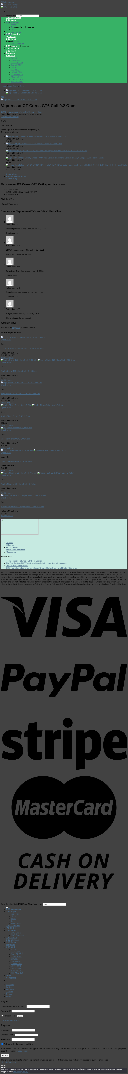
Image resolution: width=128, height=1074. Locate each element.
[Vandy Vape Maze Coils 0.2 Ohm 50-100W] (24, 90)
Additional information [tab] (16, 176)
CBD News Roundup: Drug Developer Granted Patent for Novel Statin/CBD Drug (41, 568)
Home (3, 86)
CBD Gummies (17, 44)
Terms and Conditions (15, 550)
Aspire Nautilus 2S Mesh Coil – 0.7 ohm (18, 484)
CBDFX (14, 68)
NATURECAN (17, 79)
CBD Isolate (11, 46)
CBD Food (11, 39)
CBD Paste (11, 51)
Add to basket (7, 380)
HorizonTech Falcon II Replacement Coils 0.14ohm (22, 507)
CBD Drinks (16, 41)
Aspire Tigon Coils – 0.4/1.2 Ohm (15, 416)
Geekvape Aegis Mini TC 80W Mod (16, 461)
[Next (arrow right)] (5, 1067)
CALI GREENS (17, 63)
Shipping (10, 545)
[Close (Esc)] (2, 1065)
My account (11, 552)
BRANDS (10, 56)
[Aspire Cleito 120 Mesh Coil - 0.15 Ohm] (38, 360)
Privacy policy (22, 1072)
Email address (7, 1035)
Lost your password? (10, 1020)
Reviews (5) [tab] (11, 179)
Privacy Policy (12, 547)
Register (5, 1055)
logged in (16, 328)
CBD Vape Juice (13, 18)
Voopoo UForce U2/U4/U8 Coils (15, 439)
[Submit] (7, 907)
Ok (14, 1072)
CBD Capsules (13, 34)
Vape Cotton (16, 32)
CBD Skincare (12, 48)
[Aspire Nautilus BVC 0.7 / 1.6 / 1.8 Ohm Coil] (21, 383)
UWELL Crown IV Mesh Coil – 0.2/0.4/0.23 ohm (22, 349)
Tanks (13, 27)
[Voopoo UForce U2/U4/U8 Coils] (16, 428)
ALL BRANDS (17, 82)
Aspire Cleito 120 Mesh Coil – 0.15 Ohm (18, 371)
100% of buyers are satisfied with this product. (21, 112)
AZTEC (14, 58)
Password (6, 1011)
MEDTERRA (16, 77)
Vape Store (13, 86)
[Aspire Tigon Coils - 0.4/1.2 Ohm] (32, 405)
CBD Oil (12, 37)
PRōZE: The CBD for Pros (17, 566)
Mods (13, 25)
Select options (7, 358)
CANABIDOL (16, 60)
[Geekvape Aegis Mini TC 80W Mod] (33, 450)
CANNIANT (16, 70)
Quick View (6, 340)
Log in (20, 1016)
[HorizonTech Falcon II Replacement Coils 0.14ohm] (23, 496)
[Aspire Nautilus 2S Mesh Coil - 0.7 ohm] (37, 473)
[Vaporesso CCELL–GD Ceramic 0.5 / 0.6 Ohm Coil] (24, 93)
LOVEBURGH (17, 75)
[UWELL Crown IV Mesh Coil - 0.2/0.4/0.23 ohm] (23, 337)
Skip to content (7, 2)
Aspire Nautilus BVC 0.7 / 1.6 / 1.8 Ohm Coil (20, 394)
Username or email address (13, 1006)
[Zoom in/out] (5, 1065)
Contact (9, 543)
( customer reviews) (10, 117)
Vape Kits (15, 22)
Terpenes (10, 53)
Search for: (11, 16)
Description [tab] (11, 174)
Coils (13, 30)
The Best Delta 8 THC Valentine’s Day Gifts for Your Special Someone (36, 563)
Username (6, 1030)
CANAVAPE (16, 65)
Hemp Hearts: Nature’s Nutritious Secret (24, 561)
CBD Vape (11, 20)
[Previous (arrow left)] (2, 1067)
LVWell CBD (16, 72)
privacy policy (22, 1051)
